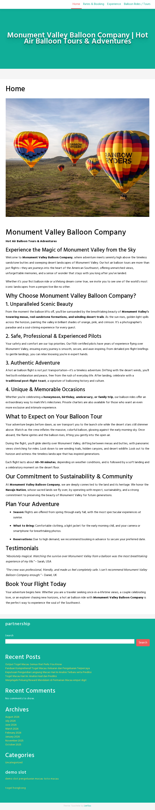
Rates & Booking (93, 4)
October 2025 (13, 745)
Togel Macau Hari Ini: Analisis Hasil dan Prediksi (31, 676)
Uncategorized (13, 762)
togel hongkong (15, 788)
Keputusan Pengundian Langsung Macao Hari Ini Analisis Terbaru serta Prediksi (48, 672)
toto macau (51, 779)
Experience (114, 4)
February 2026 (13, 733)
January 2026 (12, 737)
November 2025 (14, 741)
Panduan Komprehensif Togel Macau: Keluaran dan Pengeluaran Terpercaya (47, 668)
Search (9, 636)
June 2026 (10, 725)
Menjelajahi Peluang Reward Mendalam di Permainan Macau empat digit (46, 680)
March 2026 (11, 729)
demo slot (11, 779)
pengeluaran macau (31, 779)
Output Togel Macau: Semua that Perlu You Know (33, 664)
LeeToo (87, 806)
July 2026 (10, 721)
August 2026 (12, 717)
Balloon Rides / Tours (137, 4)
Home (76, 4)
